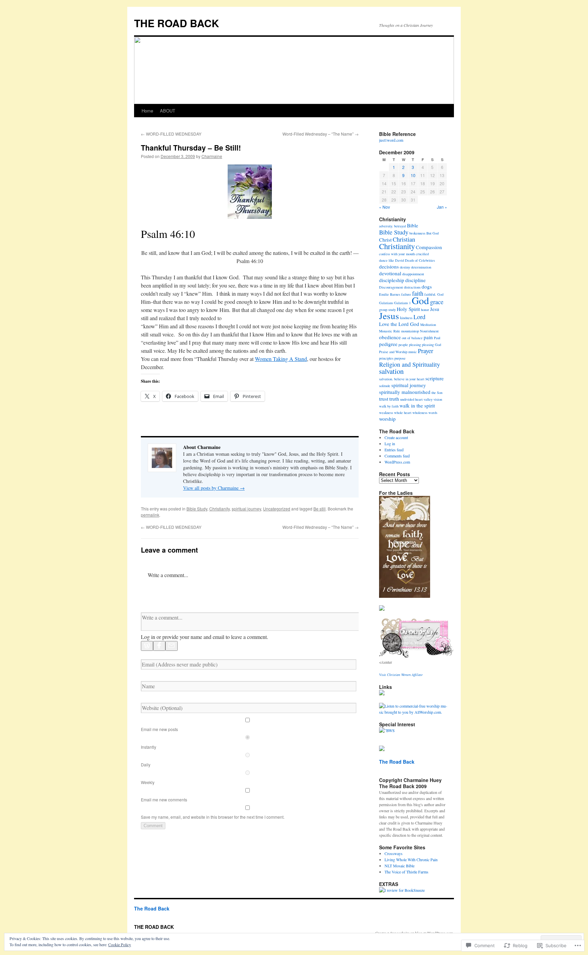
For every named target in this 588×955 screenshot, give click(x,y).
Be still (319, 508)
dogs (427, 286)
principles (386, 358)
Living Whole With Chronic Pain (411, 859)
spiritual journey (246, 508)
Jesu (434, 309)
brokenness (417, 233)
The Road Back (396, 761)
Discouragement (391, 287)
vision (438, 399)
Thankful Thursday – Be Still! (191, 147)
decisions (389, 266)
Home (147, 110)
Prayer (425, 351)
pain (428, 337)
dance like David (391, 260)
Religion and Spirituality (409, 364)
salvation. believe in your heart (401, 379)
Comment (153, 825)
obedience (390, 337)
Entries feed (394, 449)
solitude (384, 385)
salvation (391, 371)
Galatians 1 (402, 302)
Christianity (219, 508)
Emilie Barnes (389, 294)
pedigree (388, 344)
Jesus (389, 315)
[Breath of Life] (416, 656)
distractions (412, 287)
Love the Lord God (399, 323)
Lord (419, 317)
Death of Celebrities (420, 260)
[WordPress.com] (147, 646)
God (420, 300)
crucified (422, 253)
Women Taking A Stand (281, 358)
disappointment (413, 274)
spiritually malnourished (404, 391)
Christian (404, 239)
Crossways (394, 853)
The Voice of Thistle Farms (406, 871)
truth (394, 398)
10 (413, 175)
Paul (437, 337)
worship (387, 418)
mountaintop (410, 331)
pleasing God (431, 344)
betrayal (400, 226)
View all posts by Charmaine (214, 488)
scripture (434, 378)
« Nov (384, 207)
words (432, 412)
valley (428, 399)
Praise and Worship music (398, 351)
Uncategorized (276, 508)
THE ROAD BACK (176, 23)
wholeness (419, 412)
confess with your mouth (397, 253)
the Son (436, 392)
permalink (150, 515)
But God (432, 233)
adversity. (386, 226)
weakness (386, 412)
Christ (385, 239)
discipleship (391, 280)
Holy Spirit (408, 309)
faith (417, 293)
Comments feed (397, 455)
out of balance (412, 337)
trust (383, 398)
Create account (396, 437)
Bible (412, 225)
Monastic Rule (389, 331)
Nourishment (429, 331)
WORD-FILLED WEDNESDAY (171, 134)
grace (436, 302)
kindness (406, 317)
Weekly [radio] (147, 782)
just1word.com (391, 140)
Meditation (428, 324)
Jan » (442, 207)
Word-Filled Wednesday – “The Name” (320, 134)
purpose (400, 358)
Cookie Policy (119, 944)
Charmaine (211, 156)
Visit (401, 674)
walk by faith (388, 406)
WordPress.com (397, 462)
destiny (405, 267)
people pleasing (409, 344)
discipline (415, 280)
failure (406, 294)
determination (421, 267)
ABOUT (167, 110)
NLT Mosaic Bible (399, 865)
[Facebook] (159, 646)
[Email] (171, 646)
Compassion (429, 247)
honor (425, 309)
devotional (390, 273)
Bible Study (196, 508)
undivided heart (411, 399)
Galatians (386, 302)
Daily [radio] (145, 764)
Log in (390, 443)
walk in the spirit (417, 405)
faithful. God (433, 294)
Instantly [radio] (148, 747)
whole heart (402, 412)
